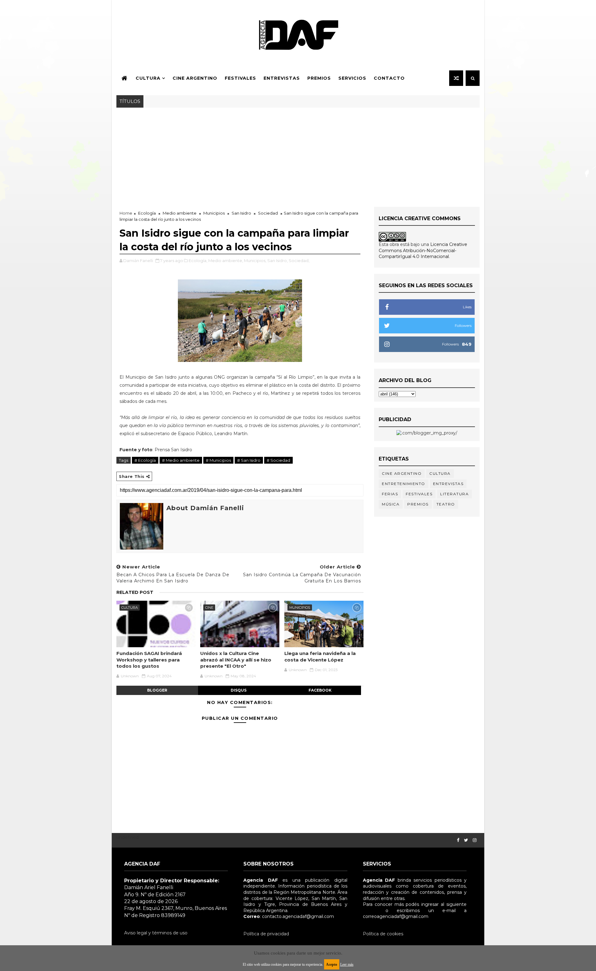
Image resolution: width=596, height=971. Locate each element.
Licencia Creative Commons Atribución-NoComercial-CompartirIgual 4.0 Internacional (423, 250)
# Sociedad (278, 460)
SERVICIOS (352, 78)
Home (126, 213)
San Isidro (241, 213)
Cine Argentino (195, 78)
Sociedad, (299, 260)
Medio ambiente (179, 213)
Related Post (134, 592)
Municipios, (255, 260)
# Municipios (218, 460)
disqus (238, 690)
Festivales (240, 78)
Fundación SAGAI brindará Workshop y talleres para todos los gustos (149, 659)
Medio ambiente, (225, 260)
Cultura (148, 78)
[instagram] (474, 840)
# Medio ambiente (181, 460)
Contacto (389, 78)
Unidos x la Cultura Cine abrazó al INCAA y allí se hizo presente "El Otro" (235, 659)
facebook (320, 690)
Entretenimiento (403, 483)
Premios (319, 78)
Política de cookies (383, 934)
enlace (370, 910)
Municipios (214, 213)
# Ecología (145, 460)
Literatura (454, 494)
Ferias (390, 494)
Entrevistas (282, 78)
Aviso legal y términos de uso (155, 933)
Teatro (445, 504)
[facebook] (458, 840)
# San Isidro (248, 460)
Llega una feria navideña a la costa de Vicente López (320, 656)
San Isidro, (277, 260)
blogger (157, 690)
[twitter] (466, 840)
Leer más (347, 964)
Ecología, (198, 260)
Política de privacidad (266, 934)
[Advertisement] (298, 154)
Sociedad (268, 213)
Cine (209, 607)
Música (391, 504)
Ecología (147, 213)
